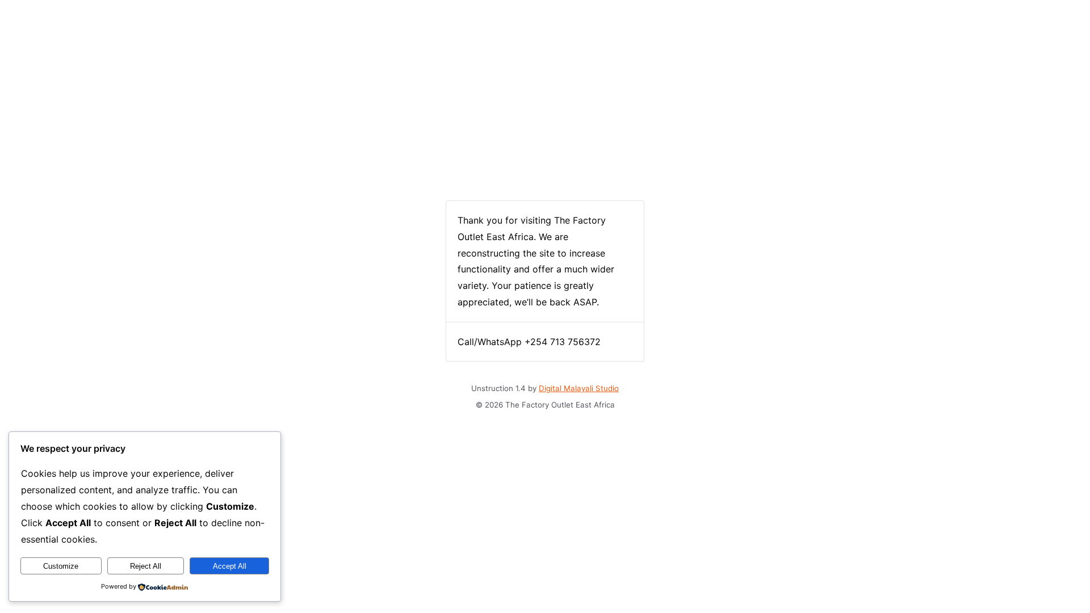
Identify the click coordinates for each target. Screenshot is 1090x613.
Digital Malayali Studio (579, 388)
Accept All (229, 566)
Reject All (145, 566)
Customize (60, 566)
